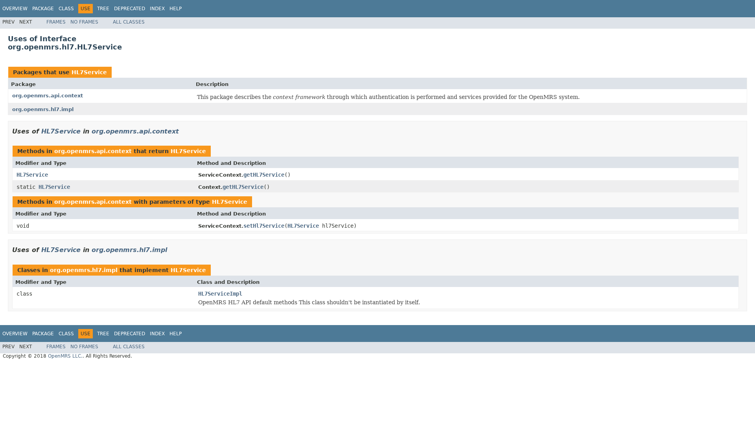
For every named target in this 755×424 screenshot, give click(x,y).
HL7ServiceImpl (220, 294)
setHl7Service (263, 226)
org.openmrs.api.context (47, 96)
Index (157, 8)
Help (175, 8)
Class (66, 8)
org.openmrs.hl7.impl (43, 109)
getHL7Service (263, 175)
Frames (56, 22)
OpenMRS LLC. (65, 356)
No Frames (84, 22)
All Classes (129, 22)
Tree (103, 8)
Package (43, 8)
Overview (15, 8)
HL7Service (89, 72)
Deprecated (129, 8)
